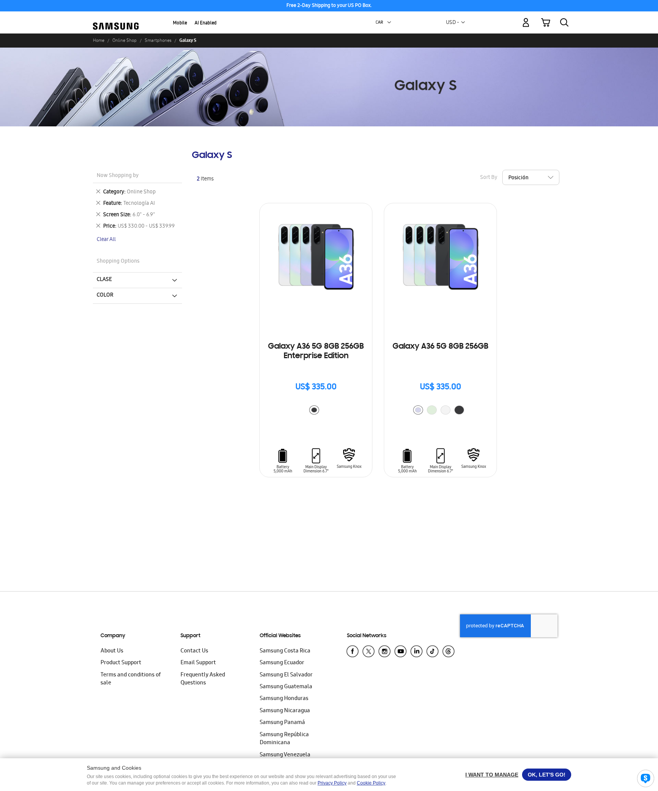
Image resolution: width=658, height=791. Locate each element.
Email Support (198, 663)
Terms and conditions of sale (131, 679)
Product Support (121, 663)
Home (98, 40)
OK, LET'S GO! (546, 775)
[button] (389, 22)
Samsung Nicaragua (285, 711)
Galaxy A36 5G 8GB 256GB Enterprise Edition (316, 351)
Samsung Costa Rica (285, 651)
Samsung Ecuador (282, 663)
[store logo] (116, 18)
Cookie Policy (371, 783)
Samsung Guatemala (286, 687)
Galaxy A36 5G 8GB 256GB (440, 347)
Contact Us (194, 651)
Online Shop (124, 40)
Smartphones (158, 40)
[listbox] (316, 410)
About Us (112, 651)
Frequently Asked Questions (202, 679)
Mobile (180, 23)
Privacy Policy (332, 783)
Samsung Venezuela (285, 755)
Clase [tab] (104, 280)
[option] (314, 410)
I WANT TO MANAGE (491, 775)
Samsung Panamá (282, 722)
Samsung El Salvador (286, 675)
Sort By (488, 178)
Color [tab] (105, 295)
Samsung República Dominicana (284, 739)
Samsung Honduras (284, 698)
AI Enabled (206, 23)
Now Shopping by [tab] (118, 176)
